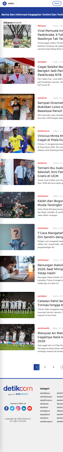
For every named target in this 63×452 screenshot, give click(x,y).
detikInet (44, 404)
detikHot (44, 407)
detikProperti (46, 421)
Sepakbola (45, 414)
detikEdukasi (46, 397)
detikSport (45, 411)
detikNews (45, 393)
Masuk (57, 3)
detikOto (44, 418)
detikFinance (46, 400)
